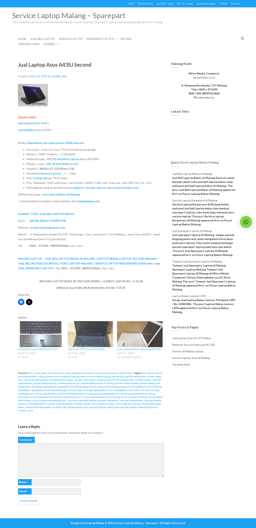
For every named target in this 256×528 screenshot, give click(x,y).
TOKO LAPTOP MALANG (76, 263)
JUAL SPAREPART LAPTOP (35, 268)
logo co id (82, 390)
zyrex (30, 410)
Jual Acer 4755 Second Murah (86, 349)
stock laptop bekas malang (40, 403)
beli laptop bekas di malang (45, 379)
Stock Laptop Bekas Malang (199, 162)
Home (131, 3)
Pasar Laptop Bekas (46, 393)
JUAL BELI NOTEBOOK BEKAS (38, 263)
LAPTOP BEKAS (108, 258)
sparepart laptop (87, 400)
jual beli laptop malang (44, 383)
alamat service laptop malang (95, 376)
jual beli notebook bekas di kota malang (134, 383)
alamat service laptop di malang (62, 376)
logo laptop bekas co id (100, 390)
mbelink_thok (59, 76)
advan (150, 372)
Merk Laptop (109, 372)
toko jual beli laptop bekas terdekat (43, 407)
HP (113, 379)
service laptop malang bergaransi (49, 400)
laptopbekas (24, 390)
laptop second (94, 372)
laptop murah (89, 386)
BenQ (63, 379)
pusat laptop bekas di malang (111, 393)
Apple (158, 376)
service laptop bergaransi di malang (101, 396)
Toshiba (22, 410)
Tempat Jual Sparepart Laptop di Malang (197, 261)
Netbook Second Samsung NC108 (193, 344)
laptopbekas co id (41, 390)
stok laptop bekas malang (68, 403)
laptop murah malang (108, 386)
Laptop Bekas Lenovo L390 (189, 296)
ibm (132, 379)
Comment (26, 439)
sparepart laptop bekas (131, 400)
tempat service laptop (94, 403)
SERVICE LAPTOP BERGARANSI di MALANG (124, 263)
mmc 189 (133, 390)
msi (33, 393)
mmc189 (144, 390)
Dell (86, 379)
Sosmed (235, 3)
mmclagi (154, 390)
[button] (246, 222)
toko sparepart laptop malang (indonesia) (136, 407)
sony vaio (73, 400)
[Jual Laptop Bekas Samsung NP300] (140, 334)
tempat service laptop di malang (123, 403)
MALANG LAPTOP (30, 258)
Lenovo (72, 390)
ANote (150, 376)
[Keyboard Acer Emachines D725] (41, 334)
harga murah (104, 379)
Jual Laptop (40, 372)
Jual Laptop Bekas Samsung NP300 (139, 349)
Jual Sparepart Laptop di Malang (192, 231)
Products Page (124, 372)
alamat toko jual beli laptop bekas (129, 376)
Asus (31, 372)
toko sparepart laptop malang (98, 407)
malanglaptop (120, 390)
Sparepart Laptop (205, 3)
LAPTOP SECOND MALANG (139, 258)
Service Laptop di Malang (134, 396)
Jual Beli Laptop (164, 3)
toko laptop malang (72, 407)
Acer (143, 372)
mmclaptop (24, 393)
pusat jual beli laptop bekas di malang (76, 393)
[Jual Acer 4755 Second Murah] (90, 334)
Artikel (223, 3)
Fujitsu (92, 379)
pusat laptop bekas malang (141, 393)
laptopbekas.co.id (204, 77)
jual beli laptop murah (68, 383)
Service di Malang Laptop (187, 351)
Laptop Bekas (50, 386)
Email (23, 491)
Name (23, 482)
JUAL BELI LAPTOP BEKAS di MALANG (70, 258)
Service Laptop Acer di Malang (191, 358)
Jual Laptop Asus (56, 372)
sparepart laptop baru (108, 400)
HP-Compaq (122, 379)
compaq (78, 379)
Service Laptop (185, 3)
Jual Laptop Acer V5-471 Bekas (191, 338)
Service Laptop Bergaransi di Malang (194, 200)
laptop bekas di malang (69, 386)
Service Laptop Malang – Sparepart (68, 15)
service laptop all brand (41, 396)
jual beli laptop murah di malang (96, 383)
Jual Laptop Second (76, 372)
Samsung (23, 396)
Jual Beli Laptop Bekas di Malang (192, 173)
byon (70, 379)
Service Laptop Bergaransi (68, 396)
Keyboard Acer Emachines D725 (38, 349)
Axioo (27, 379)
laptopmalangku (59, 390)
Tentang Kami (145, 3)
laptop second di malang (149, 386)
